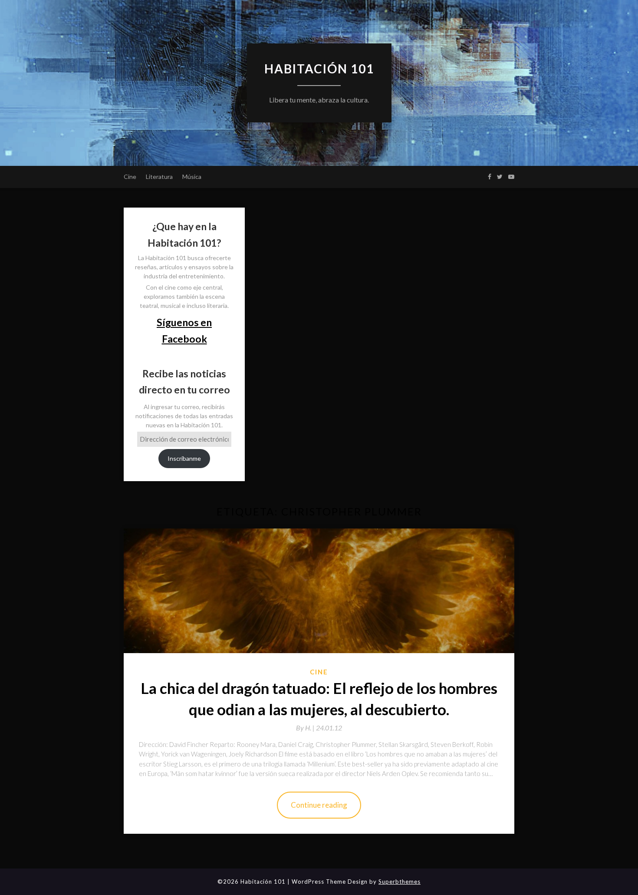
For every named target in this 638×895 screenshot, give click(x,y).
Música (191, 176)
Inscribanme (184, 458)
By (306, 727)
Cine (130, 176)
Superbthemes (399, 881)
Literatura (159, 176)
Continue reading (319, 804)
